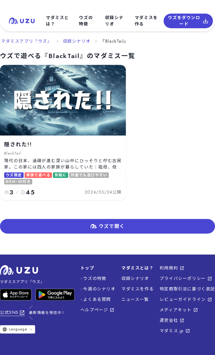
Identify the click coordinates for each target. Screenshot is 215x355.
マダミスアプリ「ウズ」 (26, 41)
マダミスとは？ (57, 21)
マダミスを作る (146, 21)
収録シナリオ (114, 21)
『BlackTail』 (114, 41)
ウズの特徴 (86, 21)
